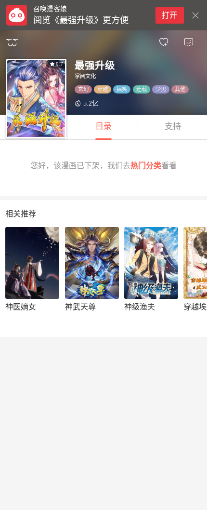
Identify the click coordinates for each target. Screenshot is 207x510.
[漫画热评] (188, 42)
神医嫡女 (20, 306)
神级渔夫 (139, 306)
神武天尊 (80, 306)
